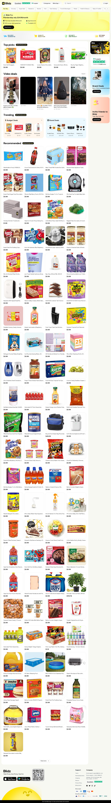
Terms (76, 773)
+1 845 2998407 (98, 775)
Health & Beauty (84, 8)
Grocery (13, 8)
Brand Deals (54, 120)
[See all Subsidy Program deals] (84, 120)
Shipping (77, 778)
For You (5, 8)
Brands (39, 8)
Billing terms (78, 785)
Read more (8, 27)
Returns (77, 780)
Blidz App (55, 3)
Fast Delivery (53, 8)
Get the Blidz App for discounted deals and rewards (55, 801)
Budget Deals (12, 120)
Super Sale (22, 8)
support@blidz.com (98, 773)
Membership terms (79, 775)
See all (83, 74)
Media (75, 8)
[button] (11, 58)
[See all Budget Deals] (41, 120)
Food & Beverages (65, 8)
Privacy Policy (78, 783)
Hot (45, 8)
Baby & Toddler (97, 8)
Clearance (31, 8)
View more (43, 761)
